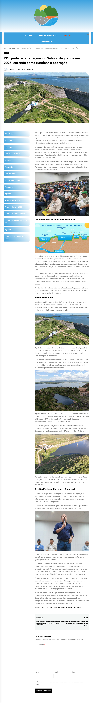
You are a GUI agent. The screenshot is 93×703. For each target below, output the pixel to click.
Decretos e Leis (10, 174)
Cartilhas (8, 147)
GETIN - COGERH (67, 699)
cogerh (49, 607)
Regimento (9, 187)
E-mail (56, 672)
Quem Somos (27, 35)
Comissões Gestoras (12, 154)
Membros (8, 140)
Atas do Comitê (10, 134)
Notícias (67, 35)
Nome (38, 672)
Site (73, 672)
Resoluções (9, 167)
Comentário (40, 644)
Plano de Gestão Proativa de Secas (15, 237)
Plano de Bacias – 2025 (13, 207)
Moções (8, 160)
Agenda (8, 194)
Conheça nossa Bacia (48, 35)
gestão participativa (60, 607)
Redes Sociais (46, 41)
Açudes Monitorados (12, 180)
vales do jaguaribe (74, 607)
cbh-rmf (43, 607)
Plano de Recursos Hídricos (15, 214)
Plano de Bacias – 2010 (13, 200)
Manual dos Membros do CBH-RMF (16, 221)
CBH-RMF (11, 69)
